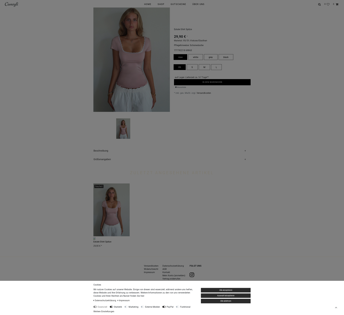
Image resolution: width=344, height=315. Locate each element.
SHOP (161, 4)
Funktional (185, 307)
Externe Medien (152, 307)
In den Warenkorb (212, 82)
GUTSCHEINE (178, 4)
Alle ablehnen (225, 301)
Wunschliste (181, 87)
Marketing (133, 307)
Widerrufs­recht (151, 269)
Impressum (149, 272)
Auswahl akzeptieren (225, 295)
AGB (164, 269)
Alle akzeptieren (225, 290)
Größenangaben (102, 159)
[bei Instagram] (195, 274)
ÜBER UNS (198, 4)
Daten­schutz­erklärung (173, 266)
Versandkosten (204, 93)
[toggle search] (319, 4)
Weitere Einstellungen (103, 311)
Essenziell (102, 307)
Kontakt (166, 272)
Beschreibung (101, 150)
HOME (147, 4)
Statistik (118, 307)
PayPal (170, 307)
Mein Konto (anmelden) (173, 275)
